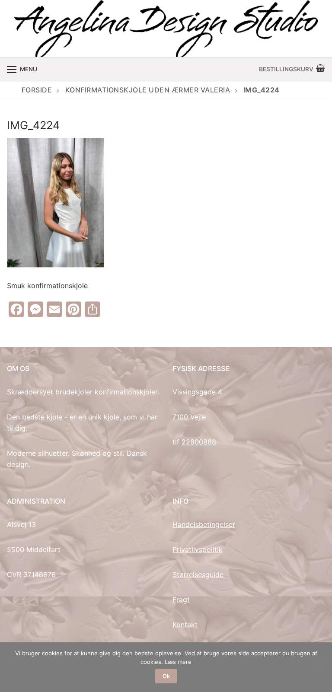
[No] (321, 667)
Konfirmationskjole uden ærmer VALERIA (147, 90)
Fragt (181, 599)
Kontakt (185, 624)
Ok (166, 676)
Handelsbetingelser (203, 524)
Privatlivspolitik (197, 549)
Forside (37, 90)
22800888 (199, 442)
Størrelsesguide (197, 574)
